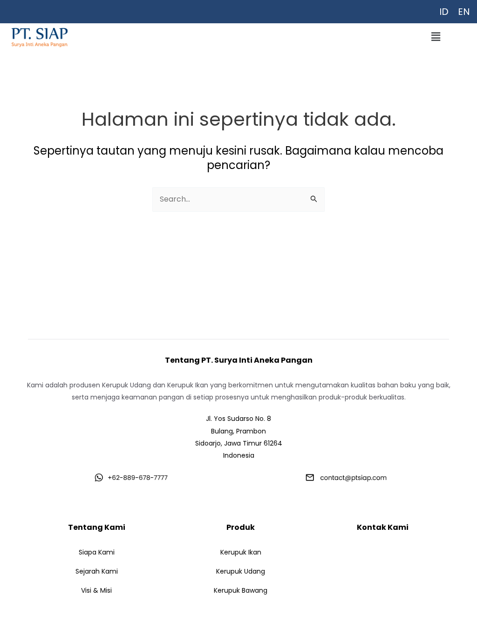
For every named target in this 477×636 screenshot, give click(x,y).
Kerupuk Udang (240, 571)
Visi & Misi (96, 590)
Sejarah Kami (96, 571)
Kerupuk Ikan (240, 552)
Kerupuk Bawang (240, 590)
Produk (240, 527)
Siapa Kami (97, 552)
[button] (435, 37)
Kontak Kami (383, 527)
